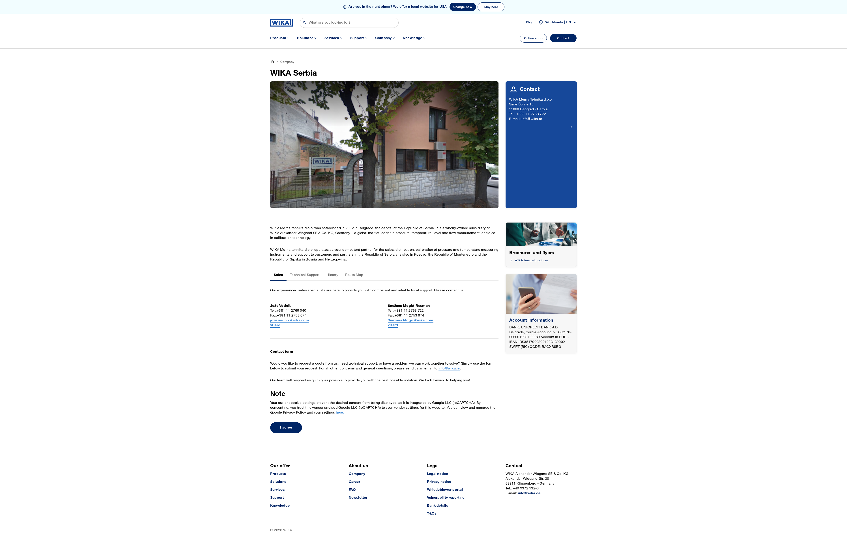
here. (340, 412)
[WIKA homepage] (281, 22)
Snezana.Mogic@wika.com (410, 320)
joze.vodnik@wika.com (289, 320)
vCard (275, 325)
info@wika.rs (449, 368)
